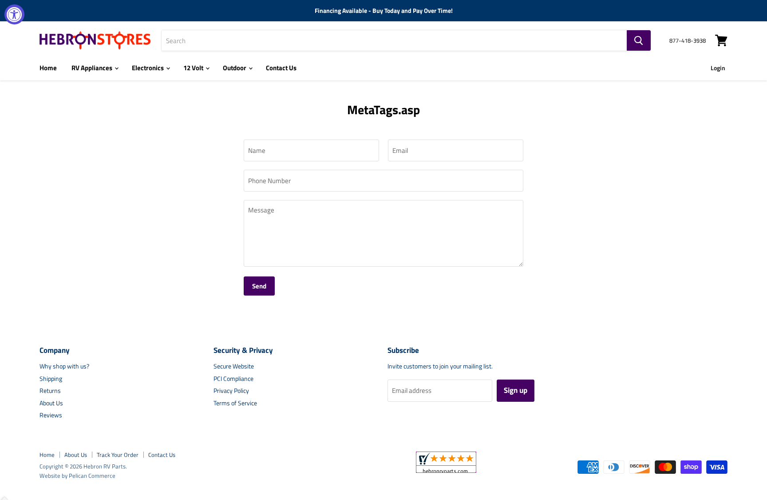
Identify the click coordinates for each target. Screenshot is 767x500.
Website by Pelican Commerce (77, 475)
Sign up (515, 390)
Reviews (51, 415)
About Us (51, 403)
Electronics (148, 68)
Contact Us (281, 68)
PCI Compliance (233, 378)
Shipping (51, 378)
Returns (50, 390)
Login (718, 67)
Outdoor (235, 68)
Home (48, 68)
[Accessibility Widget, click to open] (14, 14)
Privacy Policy (231, 390)
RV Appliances (92, 68)
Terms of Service (235, 403)
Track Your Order (117, 454)
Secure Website (233, 366)
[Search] (639, 40)
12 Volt (194, 68)
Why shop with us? (64, 366)
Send (259, 286)
